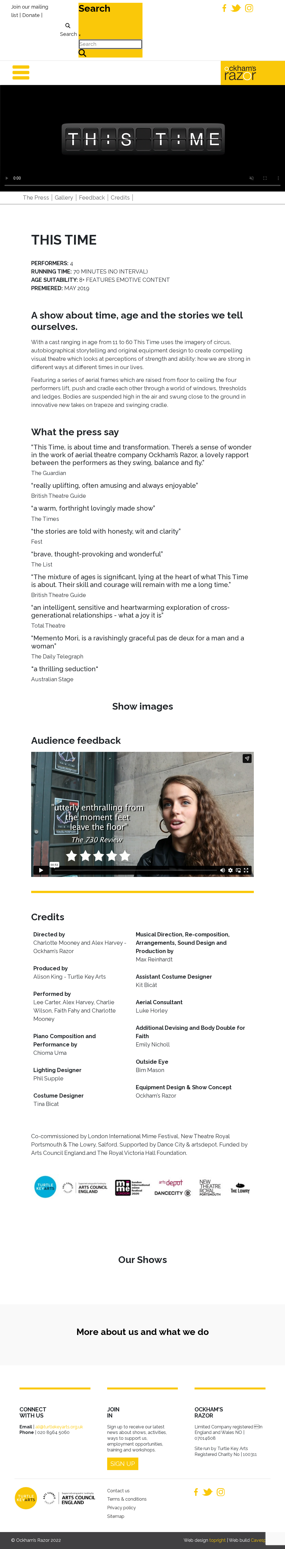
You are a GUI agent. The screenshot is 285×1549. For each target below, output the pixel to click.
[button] (272, 1536)
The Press (36, 197)
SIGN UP (122, 1463)
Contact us (118, 1490)
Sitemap (115, 1516)
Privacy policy (121, 1507)
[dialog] (67, 30)
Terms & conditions (127, 1499)
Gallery (64, 197)
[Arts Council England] (66, 1498)
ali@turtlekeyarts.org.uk (59, 1426)
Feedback (92, 197)
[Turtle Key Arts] (25, 1498)
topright (217, 1540)
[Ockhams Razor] (252, 72)
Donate (31, 15)
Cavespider (262, 1540)
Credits (120, 197)
